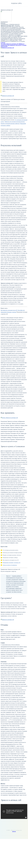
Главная (3, 42)
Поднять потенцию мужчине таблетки (10, 123)
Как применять (11, 45)
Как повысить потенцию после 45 (9, 310)
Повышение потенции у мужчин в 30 (11, 562)
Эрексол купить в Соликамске (10, 565)
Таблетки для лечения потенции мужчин (15, 121)
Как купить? (19, 45)
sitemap (14, 831)
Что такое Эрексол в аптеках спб (9, 43)
